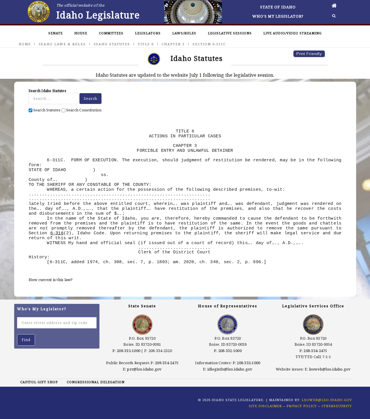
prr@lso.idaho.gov (144, 369)
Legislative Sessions (230, 33)
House (80, 33)
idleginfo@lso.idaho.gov (230, 369)
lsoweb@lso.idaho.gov (330, 369)
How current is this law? (51, 279)
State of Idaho (278, 7)
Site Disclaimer (265, 406)
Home (24, 44)
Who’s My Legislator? (278, 16)
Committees (111, 33)
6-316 (57, 233)
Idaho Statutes (112, 44)
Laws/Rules (184, 33)
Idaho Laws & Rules (62, 44)
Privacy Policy (301, 406)
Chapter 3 (173, 44)
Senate (55, 33)
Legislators (148, 33)
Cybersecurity (336, 406)
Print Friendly (309, 53)
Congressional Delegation (96, 382)
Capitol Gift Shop (39, 382)
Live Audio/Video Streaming (292, 33)
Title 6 (146, 44)
